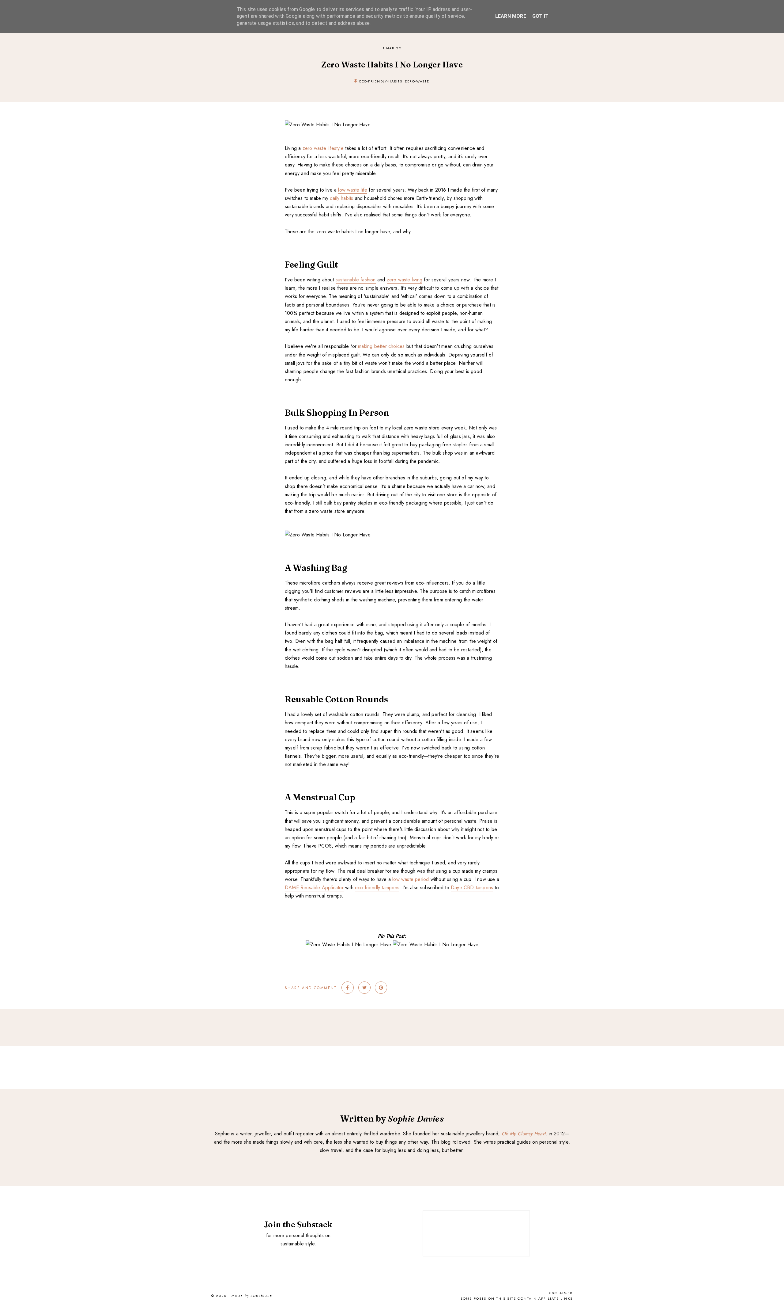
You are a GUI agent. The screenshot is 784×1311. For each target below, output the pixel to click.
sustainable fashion (356, 279)
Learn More (510, 16)
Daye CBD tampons (472, 887)
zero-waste (417, 81)
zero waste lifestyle (323, 148)
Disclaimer (560, 1292)
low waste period (410, 879)
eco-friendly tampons (377, 887)
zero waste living (404, 279)
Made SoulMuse (252, 1296)
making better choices (381, 346)
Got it (540, 16)
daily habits (341, 198)
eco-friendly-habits (380, 81)
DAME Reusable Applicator (314, 887)
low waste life (352, 189)
